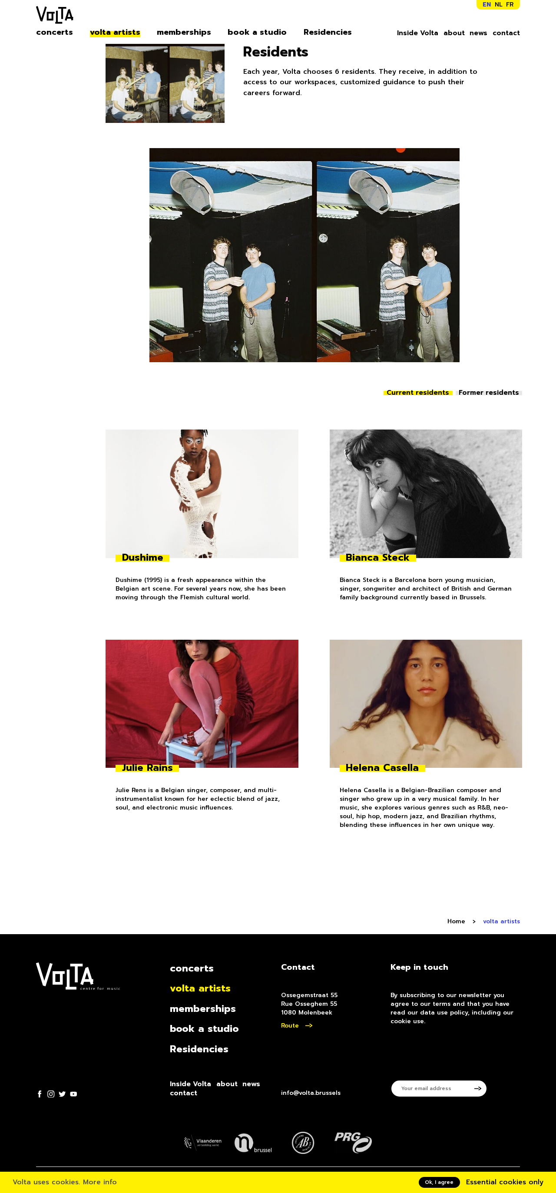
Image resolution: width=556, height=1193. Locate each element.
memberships (184, 32)
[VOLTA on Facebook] (39, 1094)
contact (506, 33)
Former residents (489, 392)
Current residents (418, 392)
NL (499, 4)
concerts (54, 32)
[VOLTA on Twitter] (62, 1094)
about (454, 33)
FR (509, 4)
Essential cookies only (504, 1182)
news (478, 33)
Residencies (328, 32)
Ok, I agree (439, 1182)
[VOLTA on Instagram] (50, 1094)
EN (487, 4)
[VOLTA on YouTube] (73, 1094)
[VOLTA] (54, 16)
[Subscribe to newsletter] (481, 1088)
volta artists (115, 32)
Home (456, 921)
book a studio (257, 32)
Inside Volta (417, 33)
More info (100, 1182)
